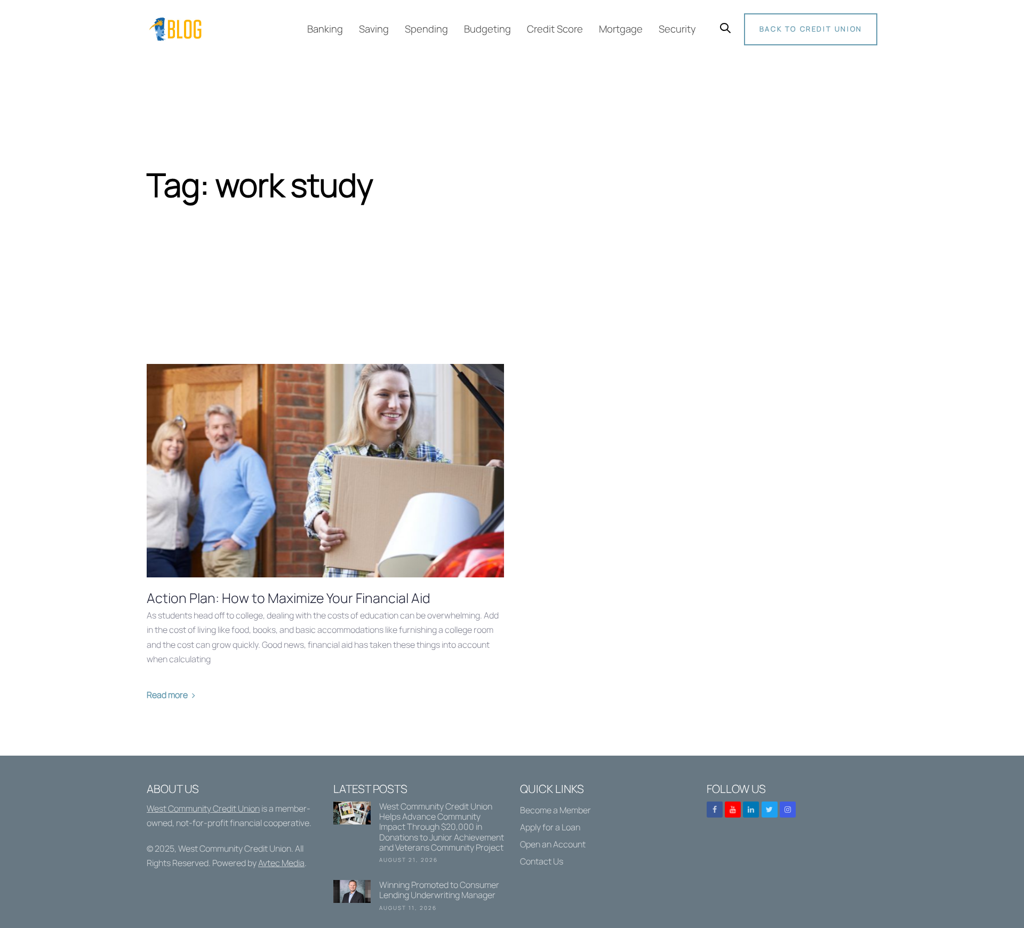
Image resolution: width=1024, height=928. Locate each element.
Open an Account (553, 844)
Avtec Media (281, 863)
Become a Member (555, 810)
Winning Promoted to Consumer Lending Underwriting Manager (418, 897)
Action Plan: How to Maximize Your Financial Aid (288, 598)
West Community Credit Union (203, 808)
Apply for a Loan (550, 827)
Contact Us (541, 861)
